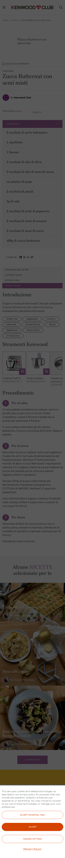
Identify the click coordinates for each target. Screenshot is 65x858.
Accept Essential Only (32, 815)
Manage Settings (32, 839)
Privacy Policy (32, 849)
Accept (33, 827)
